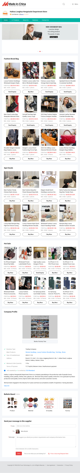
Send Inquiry (12, 92)
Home (6, 20)
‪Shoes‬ (64, 352)
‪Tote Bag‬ (58, 352)
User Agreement (51, 465)
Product (12, 411)
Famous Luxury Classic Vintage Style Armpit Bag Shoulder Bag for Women (48, 83)
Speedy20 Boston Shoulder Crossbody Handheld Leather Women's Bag (67, 83)
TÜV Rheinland (30, 370)
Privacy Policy (69, 465)
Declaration (60, 465)
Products (16, 20)
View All (6, 386)
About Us (25, 20)
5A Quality (49, 411)
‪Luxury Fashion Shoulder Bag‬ (46, 352)
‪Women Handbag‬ (31, 352)
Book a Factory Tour (40, 341)
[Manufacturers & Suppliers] (14, 4)
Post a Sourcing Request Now (58, 453)
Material (30, 411)
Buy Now (30, 92)
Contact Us (45, 20)
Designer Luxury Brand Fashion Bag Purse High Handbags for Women (29, 150)
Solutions (35, 20)
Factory (67, 411)
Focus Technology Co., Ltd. (27, 465)
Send (18, 453)
